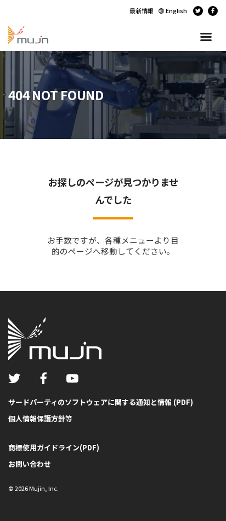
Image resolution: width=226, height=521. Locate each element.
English (176, 10)
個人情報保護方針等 (40, 418)
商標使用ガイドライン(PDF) (53, 447)
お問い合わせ (29, 464)
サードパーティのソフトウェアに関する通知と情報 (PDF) (100, 402)
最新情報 (141, 10)
